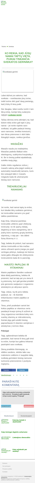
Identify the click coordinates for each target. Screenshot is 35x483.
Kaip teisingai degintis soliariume (14, 432)
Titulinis (3, 46)
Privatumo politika (7, 469)
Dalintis (6, 370)
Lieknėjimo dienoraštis (21, 437)
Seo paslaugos (6, 466)
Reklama (4, 463)
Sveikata (11, 46)
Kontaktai (4, 471)
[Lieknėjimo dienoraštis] (7, 441)
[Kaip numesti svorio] (5, 4)
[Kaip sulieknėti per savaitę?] (7, 453)
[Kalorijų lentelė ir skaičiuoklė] (7, 424)
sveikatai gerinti (14, 115)
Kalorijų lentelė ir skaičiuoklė (19, 421)
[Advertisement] (17, 25)
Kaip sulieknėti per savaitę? (20, 450)
